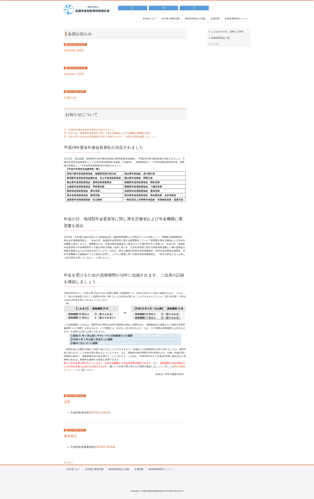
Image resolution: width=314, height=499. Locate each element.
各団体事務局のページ (159, 469)
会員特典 (138, 469)
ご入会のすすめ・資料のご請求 (227, 31)
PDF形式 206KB (99, 412)
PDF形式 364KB (104, 447)
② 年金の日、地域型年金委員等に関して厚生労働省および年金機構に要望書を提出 (107, 133)
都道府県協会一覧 (220, 38)
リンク (214, 44)
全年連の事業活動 (94, 469)
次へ (70, 462)
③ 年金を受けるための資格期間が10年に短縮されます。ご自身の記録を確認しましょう (110, 136)
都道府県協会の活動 (119, 469)
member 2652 (74, 50)
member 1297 (74, 74)
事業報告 (70, 436)
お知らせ (70, 97)
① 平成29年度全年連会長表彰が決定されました (89, 129)
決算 (67, 401)
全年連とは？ (73, 469)
